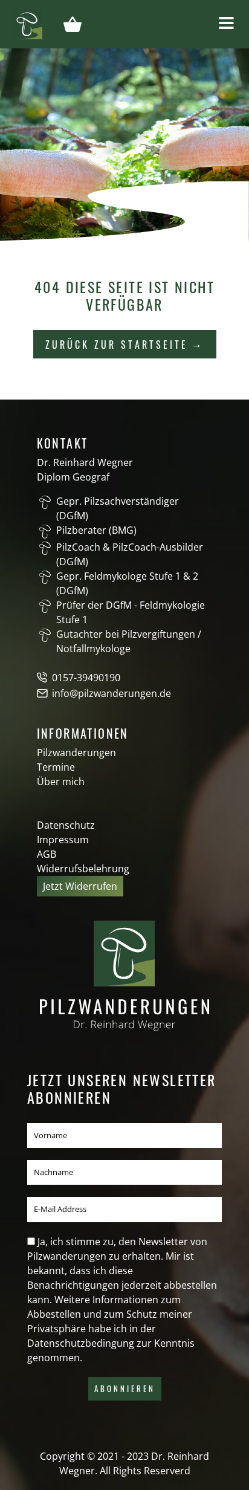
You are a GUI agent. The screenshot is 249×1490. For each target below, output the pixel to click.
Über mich (61, 781)
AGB (46, 854)
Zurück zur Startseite (116, 344)
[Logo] (27, 23)
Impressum (63, 839)
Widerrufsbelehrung (83, 868)
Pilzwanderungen (76, 752)
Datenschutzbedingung (80, 1343)
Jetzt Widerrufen (80, 886)
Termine (56, 767)
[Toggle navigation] (226, 23)
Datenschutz (66, 825)
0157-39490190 (86, 677)
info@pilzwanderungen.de (111, 693)
